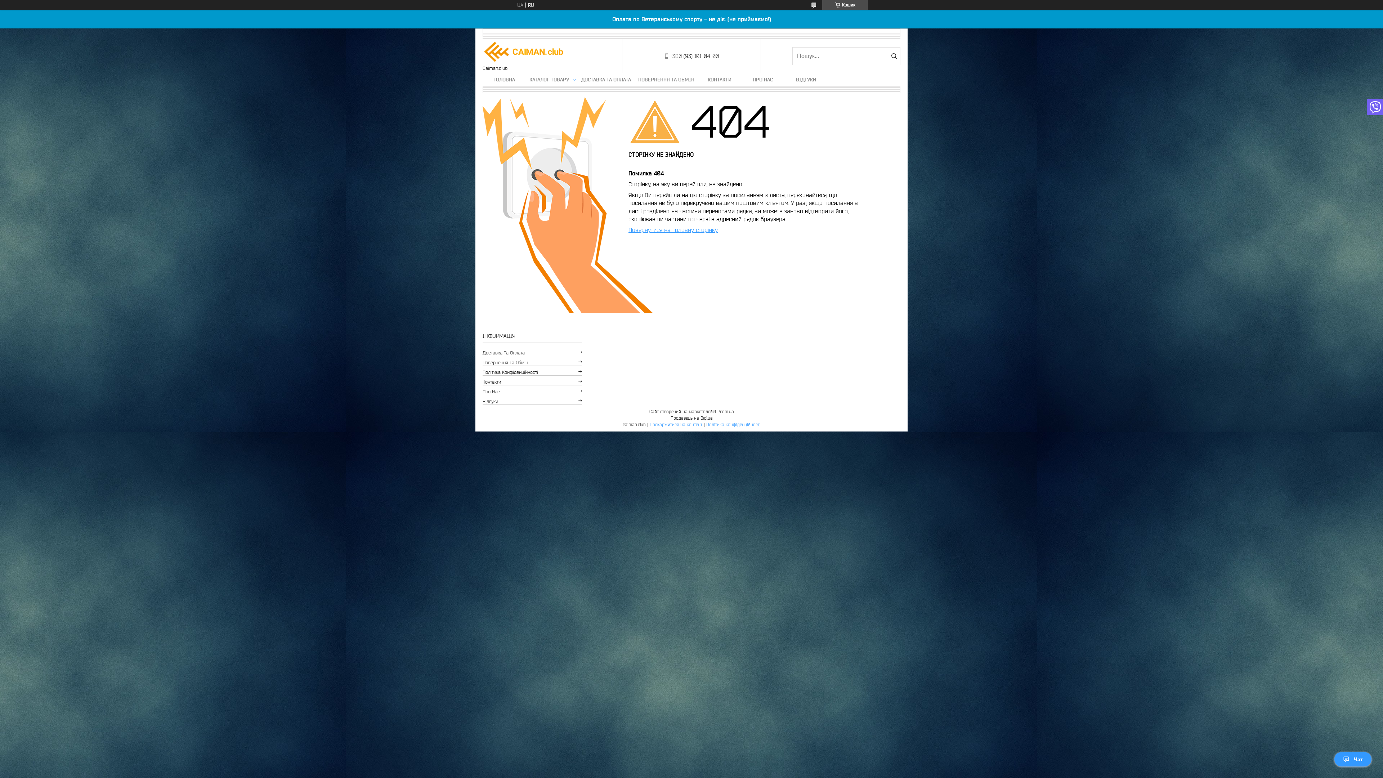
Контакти (719, 79)
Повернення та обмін (666, 79)
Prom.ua (725, 411)
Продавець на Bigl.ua (692, 418)
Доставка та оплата (606, 79)
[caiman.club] (524, 52)
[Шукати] (894, 56)
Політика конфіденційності (510, 372)
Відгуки (806, 79)
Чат (1358, 759)
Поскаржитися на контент (676, 424)
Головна (504, 79)
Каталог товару (549, 79)
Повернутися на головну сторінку (673, 230)
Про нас (763, 79)
